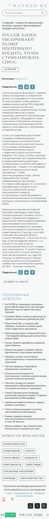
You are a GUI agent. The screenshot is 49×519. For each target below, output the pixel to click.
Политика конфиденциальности (24, 486)
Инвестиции (34, 465)
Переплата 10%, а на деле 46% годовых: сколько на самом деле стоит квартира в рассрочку (23, 326)
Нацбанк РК (31, 458)
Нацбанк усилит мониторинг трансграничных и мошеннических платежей (25, 359)
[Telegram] (26, 87)
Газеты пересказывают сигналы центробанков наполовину (23, 410)
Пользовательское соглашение (24, 489)
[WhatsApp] (20, 87)
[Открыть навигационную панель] (37, 506)
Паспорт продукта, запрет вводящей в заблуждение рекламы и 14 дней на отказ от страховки (25, 386)
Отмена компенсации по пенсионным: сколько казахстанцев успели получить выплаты (25, 376)
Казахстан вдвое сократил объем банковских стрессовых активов (24, 351)
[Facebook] (32, 87)
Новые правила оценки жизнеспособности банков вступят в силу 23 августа (25, 419)
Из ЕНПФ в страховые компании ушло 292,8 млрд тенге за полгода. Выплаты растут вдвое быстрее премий (24, 308)
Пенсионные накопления (18, 472)
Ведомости (21, 78)
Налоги (29, 451)
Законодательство (31, 478)
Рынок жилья (11, 458)
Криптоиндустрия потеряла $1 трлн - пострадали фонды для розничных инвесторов (25, 336)
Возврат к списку (16, 282)
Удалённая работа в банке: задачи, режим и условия (25, 403)
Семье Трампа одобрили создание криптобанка (25, 344)
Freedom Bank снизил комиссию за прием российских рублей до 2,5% (25, 317)
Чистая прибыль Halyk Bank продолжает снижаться (21, 367)
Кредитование (12, 451)
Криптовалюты (12, 465)
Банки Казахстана (14, 444)
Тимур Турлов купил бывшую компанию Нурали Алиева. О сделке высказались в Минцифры (26, 395)
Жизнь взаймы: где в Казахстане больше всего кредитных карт (23, 427)
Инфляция (9, 478)
